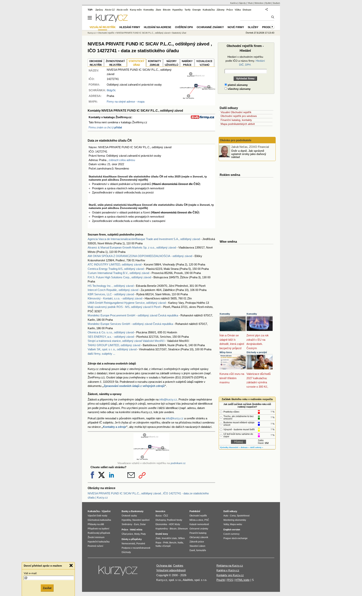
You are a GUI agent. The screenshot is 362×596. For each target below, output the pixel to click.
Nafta (180, 542)
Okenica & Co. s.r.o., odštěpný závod (111, 332)
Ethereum (183, 528)
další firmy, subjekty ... (101, 353)
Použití (220, 579)
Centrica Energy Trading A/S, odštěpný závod (116, 268)
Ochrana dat (164, 565)
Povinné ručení (95, 546)
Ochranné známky (210, 27)
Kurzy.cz (92, 33)
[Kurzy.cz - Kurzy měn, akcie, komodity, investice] (112, 21)
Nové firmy (236, 27)
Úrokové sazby (129, 515)
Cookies (178, 565)
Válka (238, 9)
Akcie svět (122, 9)
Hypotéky (177, 9)
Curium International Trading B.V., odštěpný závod (118, 273)
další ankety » (256, 447)
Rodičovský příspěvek (99, 533)
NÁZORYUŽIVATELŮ (171, 63)
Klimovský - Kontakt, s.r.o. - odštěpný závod (115, 298)
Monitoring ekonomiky (234, 520)
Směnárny (127, 524)
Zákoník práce (196, 541)
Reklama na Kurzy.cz (229, 565)
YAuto (250, 3)
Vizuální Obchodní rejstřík (236, 112)
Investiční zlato (169, 538)
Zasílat (47, 587)
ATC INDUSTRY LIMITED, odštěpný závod (114, 264)
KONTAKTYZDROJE (154, 63)
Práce (229, 9)
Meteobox (259, 3)
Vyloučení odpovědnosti (171, 570)
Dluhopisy (161, 520)
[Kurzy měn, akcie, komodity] (118, 572)
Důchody (126, 552)
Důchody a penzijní (257, 352)
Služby (253, 27)
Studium (276, 3)
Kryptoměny (162, 528)
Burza (159, 515)
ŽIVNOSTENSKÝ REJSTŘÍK (115, 63)
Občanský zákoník (198, 537)
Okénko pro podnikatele (235, 140)
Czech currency (231, 534)
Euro (136, 524)
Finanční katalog (197, 533)
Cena (233, 515)
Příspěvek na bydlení (98, 528)
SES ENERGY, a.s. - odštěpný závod (111, 336)
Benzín (172, 542)
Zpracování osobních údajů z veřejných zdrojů (134, 385)
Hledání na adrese (157, 27)
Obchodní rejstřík (106, 33)
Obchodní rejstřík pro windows (239, 115)
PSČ (206, 520)
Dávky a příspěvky (132, 539)
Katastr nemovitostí (199, 524)
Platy (143, 534)
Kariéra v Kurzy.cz (227, 570)
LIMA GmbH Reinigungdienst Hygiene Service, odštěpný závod (127, 302)
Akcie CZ (110, 9)
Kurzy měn (136, 9)
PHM (165, 542)
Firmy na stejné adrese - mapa (125, 101)
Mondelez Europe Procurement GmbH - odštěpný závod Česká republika (133, 315)
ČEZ (165, 515)
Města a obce (196, 520)
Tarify (188, 9)
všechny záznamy (239, 88)
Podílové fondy (174, 520)
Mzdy (137, 534)
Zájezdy (242, 3)
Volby (226, 524)
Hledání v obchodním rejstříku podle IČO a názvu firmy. (245, 60)
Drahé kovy (162, 534)
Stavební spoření (141, 520)
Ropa (158, 542)
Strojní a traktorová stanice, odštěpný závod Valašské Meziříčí (126, 340)
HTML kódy (242, 579)
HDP (171, 524)
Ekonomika (161, 524)
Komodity (225, 314)
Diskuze (247, 9)
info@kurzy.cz (168, 399)
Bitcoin (166, 9)
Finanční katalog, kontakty (236, 119)
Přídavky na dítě (96, 524)
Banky (125, 511)
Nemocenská (128, 543)
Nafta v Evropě (163, 546)
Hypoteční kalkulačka (99, 541)
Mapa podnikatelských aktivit (238, 123)
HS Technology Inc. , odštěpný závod (110, 285)
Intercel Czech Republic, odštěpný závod (113, 289)
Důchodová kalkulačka (99, 520)
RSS (230, 579)
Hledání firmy (129, 27)
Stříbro (181, 538)
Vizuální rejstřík (103, 27)
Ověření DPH (184, 27)
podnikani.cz (178, 463)
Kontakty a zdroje (114, 426)
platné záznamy (237, 84)
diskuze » (245, 447)
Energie (197, 9)
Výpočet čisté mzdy (97, 515)
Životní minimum (96, 537)
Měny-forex (226, 352)
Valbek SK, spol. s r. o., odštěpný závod (112, 349)
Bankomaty (137, 511)
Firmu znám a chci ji (105, 127)
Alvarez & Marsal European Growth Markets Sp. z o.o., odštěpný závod (132, 247)
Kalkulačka (209, 9)
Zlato (158, 9)
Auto (225, 515)
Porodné (140, 543)
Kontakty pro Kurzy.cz (230, 575)
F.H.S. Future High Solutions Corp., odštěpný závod (119, 277)
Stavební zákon (197, 546)
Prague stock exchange (235, 538)
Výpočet (106, 511)
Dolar (143, 524)
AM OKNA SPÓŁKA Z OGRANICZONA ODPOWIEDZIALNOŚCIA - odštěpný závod (140, 256)
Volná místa (136, 529)
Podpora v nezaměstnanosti (136, 548)
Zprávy (99, 9)
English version (231, 529)
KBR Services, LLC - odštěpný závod (111, 294)
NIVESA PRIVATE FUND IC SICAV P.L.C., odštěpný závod (143, 33)
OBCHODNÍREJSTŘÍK (95, 63)
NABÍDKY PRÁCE (187, 63)
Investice (160, 511)
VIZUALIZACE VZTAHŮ (204, 63)
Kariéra (233, 3)
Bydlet (268, 3)
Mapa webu (236, 524)
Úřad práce (127, 534)
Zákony (221, 9)
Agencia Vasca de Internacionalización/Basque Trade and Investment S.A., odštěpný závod (144, 239)
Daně (192, 550)
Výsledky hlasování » (230, 447)
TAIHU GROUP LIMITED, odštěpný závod (114, 345)
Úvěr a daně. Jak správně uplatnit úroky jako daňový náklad (248, 154)
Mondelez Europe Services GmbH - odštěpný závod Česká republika (130, 323)
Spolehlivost (243, 515)
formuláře (201, 550)
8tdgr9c (111, 90)
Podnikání (194, 511)
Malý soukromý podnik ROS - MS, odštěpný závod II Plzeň (124, 306)
